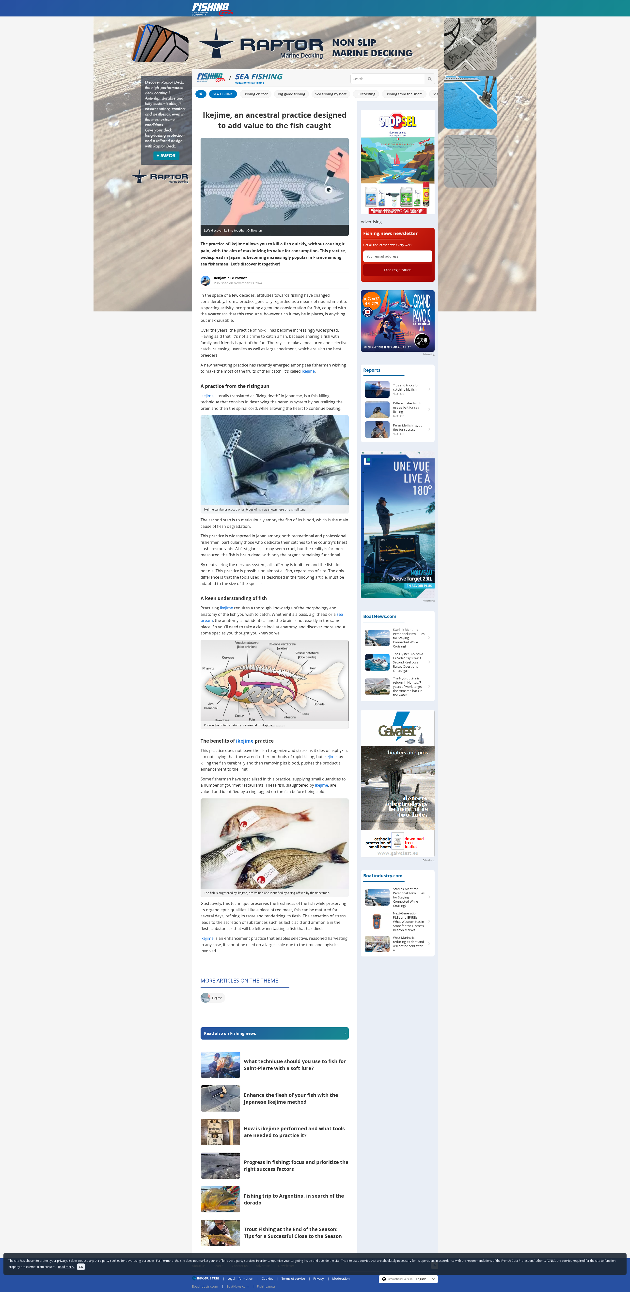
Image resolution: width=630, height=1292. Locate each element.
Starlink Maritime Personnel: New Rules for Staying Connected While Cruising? (409, 638)
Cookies (267, 1278)
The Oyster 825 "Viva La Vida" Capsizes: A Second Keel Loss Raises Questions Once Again (408, 662)
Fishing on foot (255, 94)
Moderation (341, 1278)
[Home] (200, 94)
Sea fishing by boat (330, 94)
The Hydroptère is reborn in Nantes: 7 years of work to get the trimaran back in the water (408, 686)
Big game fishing (291, 94)
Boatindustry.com (383, 876)
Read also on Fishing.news (230, 1033)
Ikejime (308, 371)
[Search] (430, 79)
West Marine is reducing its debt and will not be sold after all (408, 944)
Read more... (66, 1267)
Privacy (318, 1278)
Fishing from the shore (404, 94)
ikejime (226, 608)
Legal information (240, 1278)
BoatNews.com (379, 616)
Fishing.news (266, 1286)
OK (81, 1267)
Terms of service (293, 1278)
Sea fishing (223, 94)
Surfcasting (366, 94)
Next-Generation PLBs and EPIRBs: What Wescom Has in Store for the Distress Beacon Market (408, 921)
